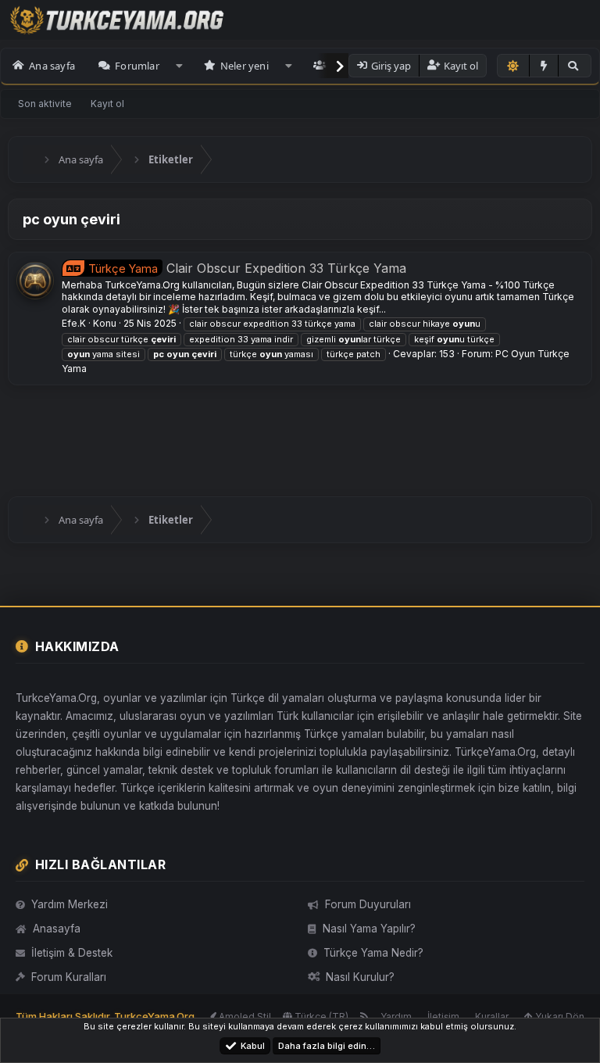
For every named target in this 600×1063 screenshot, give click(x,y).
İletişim (443, 1016)
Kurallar (492, 1016)
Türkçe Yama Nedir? (373, 953)
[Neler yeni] (544, 66)
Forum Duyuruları (368, 904)
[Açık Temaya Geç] (513, 66)
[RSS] (364, 1016)
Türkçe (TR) (320, 1016)
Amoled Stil (243, 1016)
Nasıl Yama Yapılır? (369, 928)
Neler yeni (244, 66)
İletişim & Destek (71, 953)
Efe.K (74, 323)
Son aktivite (45, 103)
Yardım (396, 1016)
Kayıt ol (107, 103)
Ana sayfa (52, 66)
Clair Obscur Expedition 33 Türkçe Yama (247, 268)
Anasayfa (56, 928)
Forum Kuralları (68, 977)
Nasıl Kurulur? (360, 977)
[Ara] (574, 66)
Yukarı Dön (558, 1016)
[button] (179, 65)
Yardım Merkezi (69, 904)
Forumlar (137, 66)
